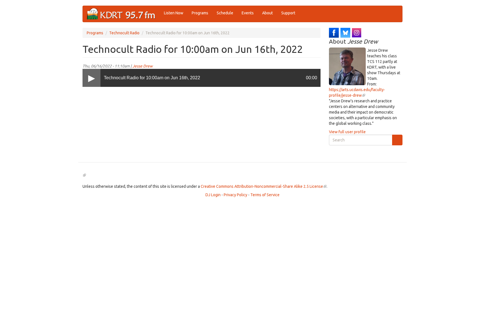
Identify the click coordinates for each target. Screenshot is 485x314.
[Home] (123, 14)
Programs (200, 13)
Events (248, 13)
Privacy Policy (235, 195)
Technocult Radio (124, 33)
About (267, 13)
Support (288, 13)
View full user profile (347, 132)
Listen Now (173, 13)
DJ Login (213, 195)
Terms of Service (265, 195)
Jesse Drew (142, 66)
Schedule (225, 13)
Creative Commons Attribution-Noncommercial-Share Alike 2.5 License (263, 186)
